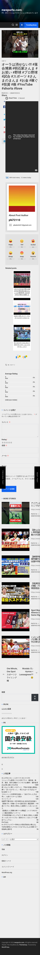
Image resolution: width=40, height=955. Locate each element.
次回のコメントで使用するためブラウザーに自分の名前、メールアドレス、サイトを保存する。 (19, 478)
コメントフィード (8, 867)
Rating (4, 440)
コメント (6, 422)
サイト (4, 466)
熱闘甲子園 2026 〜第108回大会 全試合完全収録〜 (19, 801)
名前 (4, 445)
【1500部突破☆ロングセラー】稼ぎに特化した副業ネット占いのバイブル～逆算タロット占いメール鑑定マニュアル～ (20, 817)
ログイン (5, 855)
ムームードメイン (8, 757)
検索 (3, 692)
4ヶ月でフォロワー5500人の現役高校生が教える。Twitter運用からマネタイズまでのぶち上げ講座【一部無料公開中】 (20, 827)
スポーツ (12, 365)
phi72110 (5, 93)
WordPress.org (7, 872)
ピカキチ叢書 (6, 709)
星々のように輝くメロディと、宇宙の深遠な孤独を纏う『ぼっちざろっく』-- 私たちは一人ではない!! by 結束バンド (20, 789)
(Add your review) (11, 400)
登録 (3, 849)
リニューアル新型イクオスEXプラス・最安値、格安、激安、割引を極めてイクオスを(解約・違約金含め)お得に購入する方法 (20, 782)
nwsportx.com (12, 10)
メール (5, 456)
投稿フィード (6, 861)
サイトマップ (6, 799)
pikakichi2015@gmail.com (22, 225)
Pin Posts (5, 822)
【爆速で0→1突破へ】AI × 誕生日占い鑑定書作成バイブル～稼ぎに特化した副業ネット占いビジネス (19, 806)
